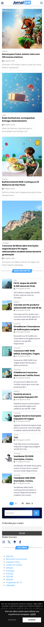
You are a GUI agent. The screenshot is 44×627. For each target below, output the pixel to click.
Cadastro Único (13, 562)
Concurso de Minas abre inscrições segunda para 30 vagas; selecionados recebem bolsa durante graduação (21, 250)
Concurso (5, 243)
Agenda (9, 556)
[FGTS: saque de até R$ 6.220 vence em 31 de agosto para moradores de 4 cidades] (7, 284)
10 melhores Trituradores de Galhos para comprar (27, 328)
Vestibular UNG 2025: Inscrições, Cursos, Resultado (24, 479)
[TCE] (7, 438)
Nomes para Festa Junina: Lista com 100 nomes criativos (21, 55)
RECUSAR (12, 620)
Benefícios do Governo (16, 559)
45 (23, 503)
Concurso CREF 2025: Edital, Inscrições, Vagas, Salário (27, 352)
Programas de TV (14, 582)
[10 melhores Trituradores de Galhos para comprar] (7, 327)
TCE (16, 437)
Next (28, 503)
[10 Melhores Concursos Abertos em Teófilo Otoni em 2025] (7, 373)
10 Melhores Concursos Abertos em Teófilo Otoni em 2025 (27, 374)
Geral (4, 115)
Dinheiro (9, 568)
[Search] (36, 513)
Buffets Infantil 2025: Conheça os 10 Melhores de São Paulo (20, 183)
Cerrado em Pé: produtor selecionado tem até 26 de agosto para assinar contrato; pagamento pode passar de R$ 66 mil (27, 306)
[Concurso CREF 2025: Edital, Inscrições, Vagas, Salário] (7, 351)
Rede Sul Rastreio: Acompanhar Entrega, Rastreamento (18, 119)
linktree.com (14, 542)
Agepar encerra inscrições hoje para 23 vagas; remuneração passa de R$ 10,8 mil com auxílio (27, 417)
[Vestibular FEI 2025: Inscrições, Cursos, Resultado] (7, 457)
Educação (17, 453)
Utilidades (17, 324)
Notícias (9, 579)
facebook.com (20, 542)
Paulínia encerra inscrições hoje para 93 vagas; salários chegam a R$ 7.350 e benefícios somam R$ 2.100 (27, 396)
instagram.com (3, 542)
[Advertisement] (22, 31)
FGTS (15, 280)
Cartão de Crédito (14, 565)
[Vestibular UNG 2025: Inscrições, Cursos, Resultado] (7, 478)
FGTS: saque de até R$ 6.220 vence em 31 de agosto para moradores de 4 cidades (26, 285)
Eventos (4, 179)
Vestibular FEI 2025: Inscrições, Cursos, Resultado (24, 458)
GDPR (33, 614)
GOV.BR (16, 435)
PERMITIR (31, 620)
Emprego (17, 302)
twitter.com (9, 542)
